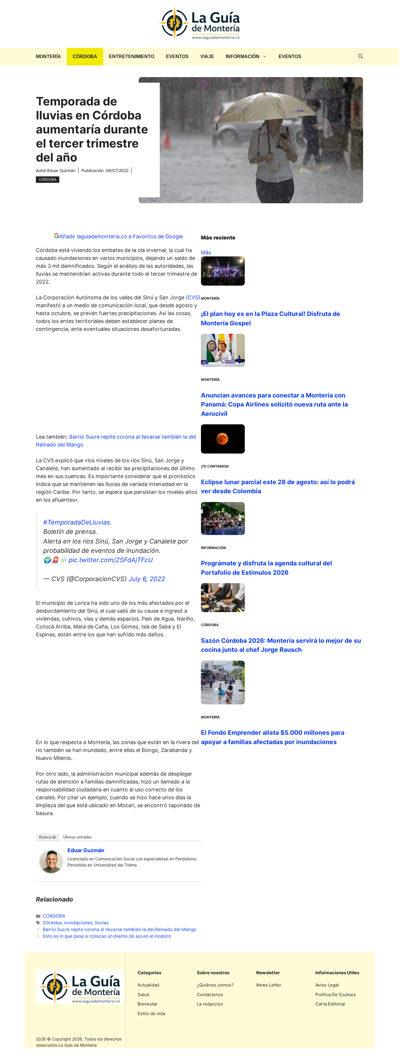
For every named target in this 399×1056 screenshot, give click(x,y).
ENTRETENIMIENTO (131, 56)
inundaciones (78, 922)
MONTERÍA (48, 56)
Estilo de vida (151, 1013)
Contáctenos (210, 994)
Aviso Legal (327, 985)
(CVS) (192, 297)
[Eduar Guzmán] (51, 871)
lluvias (102, 922)
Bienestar (147, 1004)
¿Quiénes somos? (215, 985)
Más (206, 252)
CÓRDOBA (85, 56)
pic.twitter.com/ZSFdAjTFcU (111, 560)
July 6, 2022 (147, 579)
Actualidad (148, 985)
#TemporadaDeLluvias (76, 522)
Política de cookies (335, 994)
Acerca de (47, 837)
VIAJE (207, 56)
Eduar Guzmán (61, 170)
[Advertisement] (118, 384)
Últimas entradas (77, 837)
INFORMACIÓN (242, 56)
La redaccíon (210, 1004)
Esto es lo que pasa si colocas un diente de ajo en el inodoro (107, 936)
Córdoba (52, 922)
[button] (361, 56)
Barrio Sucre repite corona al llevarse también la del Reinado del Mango (119, 929)
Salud (143, 994)
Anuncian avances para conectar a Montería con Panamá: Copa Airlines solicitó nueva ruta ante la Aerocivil (274, 404)
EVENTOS (177, 56)
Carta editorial (330, 1004)
